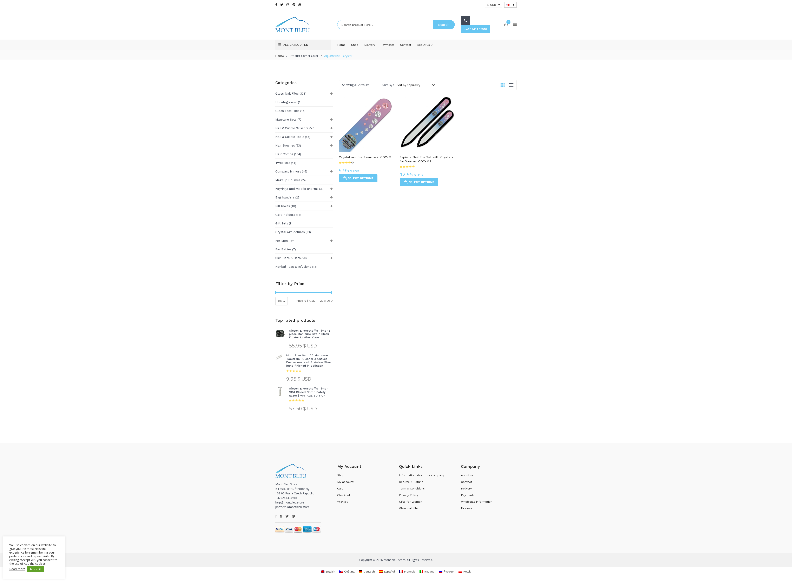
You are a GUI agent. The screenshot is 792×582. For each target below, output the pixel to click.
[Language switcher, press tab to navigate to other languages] (510, 5)
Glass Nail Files (287, 93)
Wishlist (342, 501)
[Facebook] (276, 5)
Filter (281, 301)
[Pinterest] (293, 5)
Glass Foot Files (287, 111)
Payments (387, 44)
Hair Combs (284, 154)
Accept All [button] (35, 569)
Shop (354, 44)
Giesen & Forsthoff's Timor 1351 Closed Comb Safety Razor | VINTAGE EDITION (308, 392)
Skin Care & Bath (288, 258)
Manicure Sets (286, 119)
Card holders (285, 215)
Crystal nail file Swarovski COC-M (365, 157)
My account (345, 481)
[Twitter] (281, 5)
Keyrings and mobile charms (296, 189)
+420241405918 (475, 29)
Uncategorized (286, 102)
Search (443, 25)
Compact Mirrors (288, 171)
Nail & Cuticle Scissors (292, 128)
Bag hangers (285, 197)
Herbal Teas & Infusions (293, 267)
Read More (17, 569)
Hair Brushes (285, 145)
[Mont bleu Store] (303, 24)
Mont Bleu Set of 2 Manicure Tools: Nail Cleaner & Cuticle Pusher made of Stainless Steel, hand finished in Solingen (309, 360)
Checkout (343, 495)
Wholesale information (476, 501)
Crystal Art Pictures (290, 232)
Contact (405, 44)
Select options (360, 178)
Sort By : (388, 85)
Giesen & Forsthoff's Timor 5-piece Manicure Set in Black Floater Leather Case (310, 334)
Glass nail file (408, 508)
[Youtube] (299, 5)
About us (424, 44)
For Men (281, 241)
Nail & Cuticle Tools (289, 137)
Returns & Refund (411, 481)
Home (341, 44)
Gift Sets (281, 223)
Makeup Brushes (288, 180)
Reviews (466, 508)
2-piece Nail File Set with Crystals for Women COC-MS (426, 159)
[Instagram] (287, 5)
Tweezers (282, 163)
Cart (340, 488)
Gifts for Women (410, 501)
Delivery (369, 44)
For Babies (283, 249)
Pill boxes (282, 206)
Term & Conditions (412, 488)
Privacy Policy (408, 495)
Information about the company (421, 475)
